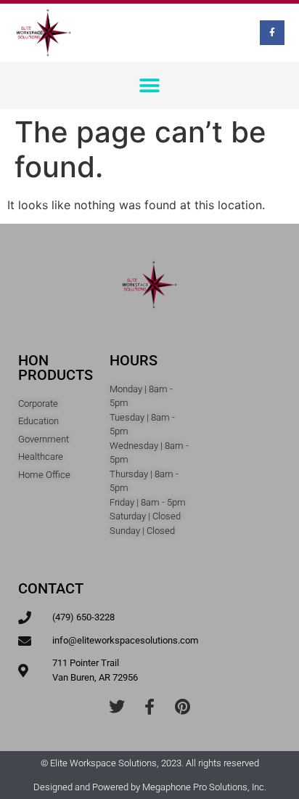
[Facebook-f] (272, 32)
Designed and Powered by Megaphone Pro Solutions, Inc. (149, 787)
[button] (150, 85)
